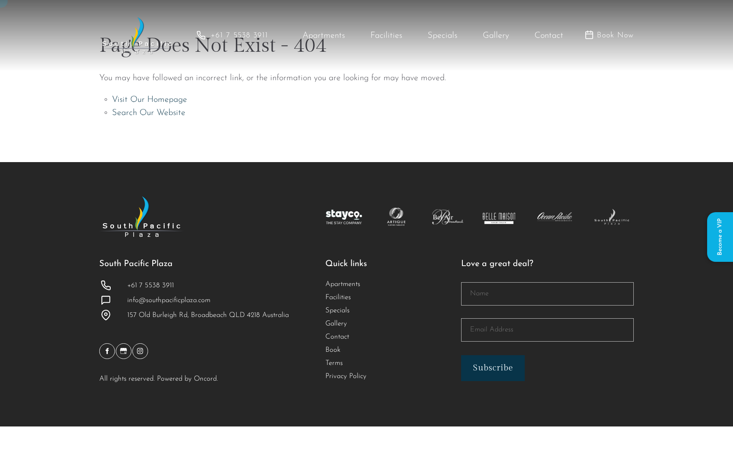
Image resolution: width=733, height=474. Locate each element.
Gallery (496, 35)
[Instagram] (140, 351)
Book (333, 350)
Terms (334, 363)
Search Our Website (148, 113)
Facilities (386, 35)
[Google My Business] (123, 351)
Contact (548, 35)
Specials (442, 35)
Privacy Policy (345, 376)
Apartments (323, 35)
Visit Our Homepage (149, 99)
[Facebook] (107, 351)
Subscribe (493, 368)
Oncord (205, 379)
